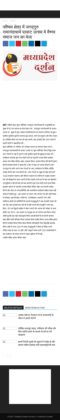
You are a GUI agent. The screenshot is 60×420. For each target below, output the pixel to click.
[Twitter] (12, 43)
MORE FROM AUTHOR (35, 308)
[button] (4, 14)
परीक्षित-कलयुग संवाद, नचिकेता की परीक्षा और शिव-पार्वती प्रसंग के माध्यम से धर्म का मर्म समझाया (37, 331)
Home (5, 21)
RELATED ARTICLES (13, 308)
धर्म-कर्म (13, 21)
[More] (51, 43)
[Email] (37, 43)
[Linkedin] (31, 43)
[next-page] (9, 355)
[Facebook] (5, 43)
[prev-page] (4, 355)
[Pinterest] (18, 43)
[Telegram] (44, 43)
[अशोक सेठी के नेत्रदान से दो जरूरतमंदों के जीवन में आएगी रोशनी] (10, 318)
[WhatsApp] (25, 43)
